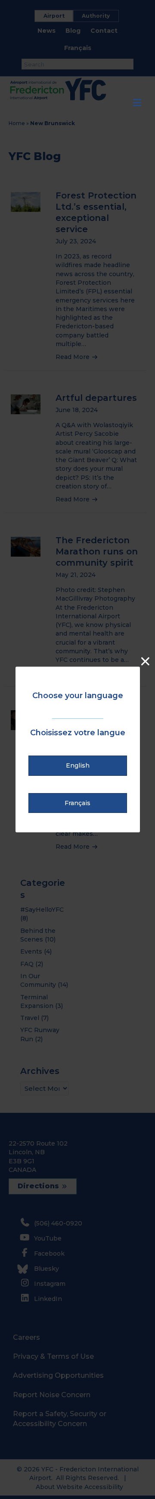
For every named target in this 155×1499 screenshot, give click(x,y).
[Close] (145, 661)
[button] (77, 765)
